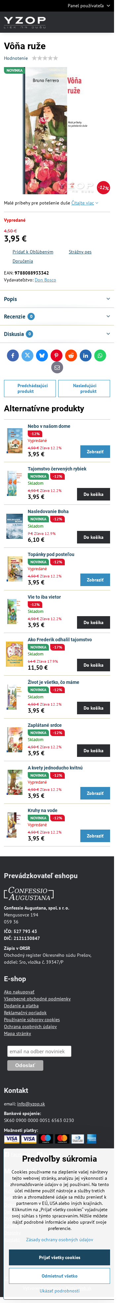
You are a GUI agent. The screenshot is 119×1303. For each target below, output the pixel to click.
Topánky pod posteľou (51, 554)
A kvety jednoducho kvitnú (55, 767)
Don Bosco (45, 280)
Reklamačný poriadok (25, 1013)
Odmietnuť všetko (60, 1276)
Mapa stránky (17, 1033)
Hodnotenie (16, 58)
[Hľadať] (74, 22)
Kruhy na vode (43, 810)
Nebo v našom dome (49, 426)
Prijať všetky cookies (59, 1257)
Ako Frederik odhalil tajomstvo (60, 639)
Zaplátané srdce (45, 725)
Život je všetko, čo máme (53, 682)
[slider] (45, 58)
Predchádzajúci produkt (33, 388)
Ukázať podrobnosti (60, 1291)
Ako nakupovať (19, 992)
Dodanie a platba (21, 1006)
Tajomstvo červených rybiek (57, 468)
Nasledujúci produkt (85, 388)
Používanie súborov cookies (32, 1020)
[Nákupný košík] (90, 22)
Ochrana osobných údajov (30, 1026)
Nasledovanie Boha (48, 511)
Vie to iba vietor (44, 597)
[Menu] (106, 22)
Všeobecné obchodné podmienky (37, 999)
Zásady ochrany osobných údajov (59, 1240)
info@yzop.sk (31, 1104)
